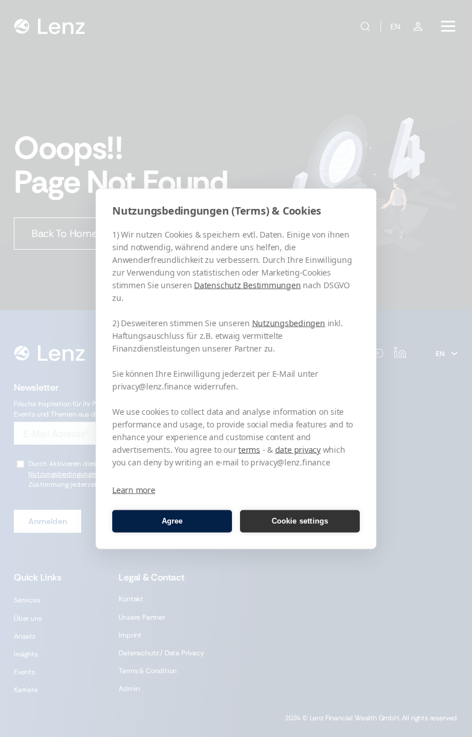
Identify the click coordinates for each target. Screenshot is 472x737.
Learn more (133, 489)
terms (249, 449)
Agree (172, 521)
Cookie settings (300, 521)
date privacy (298, 449)
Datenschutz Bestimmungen (247, 284)
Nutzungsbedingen (288, 322)
